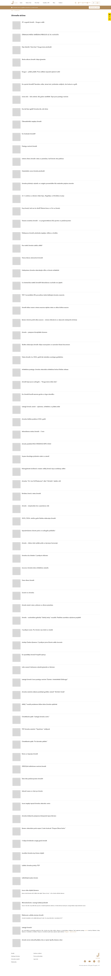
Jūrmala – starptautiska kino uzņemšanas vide (35, 506)
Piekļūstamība (13, 962)
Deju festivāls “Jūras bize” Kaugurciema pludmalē (37, 47)
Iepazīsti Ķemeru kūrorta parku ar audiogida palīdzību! (38, 530)
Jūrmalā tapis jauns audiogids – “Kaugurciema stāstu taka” (39, 382)
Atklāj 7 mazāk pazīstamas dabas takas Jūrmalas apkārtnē (39, 704)
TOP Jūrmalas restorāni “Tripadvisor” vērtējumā (36, 729)
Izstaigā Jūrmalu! (27, 927)
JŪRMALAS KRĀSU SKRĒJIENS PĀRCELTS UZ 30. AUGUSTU (40, 34)
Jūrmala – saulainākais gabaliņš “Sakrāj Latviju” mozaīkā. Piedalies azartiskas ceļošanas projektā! (51, 617)
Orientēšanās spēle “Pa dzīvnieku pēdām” (34, 741)
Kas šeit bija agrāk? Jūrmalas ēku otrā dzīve (35, 109)
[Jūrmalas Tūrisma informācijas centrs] (14, 3)
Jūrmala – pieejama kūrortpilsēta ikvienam (34, 332)
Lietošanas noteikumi (37, 953)
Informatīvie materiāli (15, 959)
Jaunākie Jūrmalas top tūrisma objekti (33, 853)
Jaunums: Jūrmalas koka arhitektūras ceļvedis (35, 568)
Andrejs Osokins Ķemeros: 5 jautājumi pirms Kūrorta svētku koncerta (42, 642)
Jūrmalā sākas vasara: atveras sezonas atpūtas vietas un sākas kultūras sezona (45, 307)
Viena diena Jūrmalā (28, 580)
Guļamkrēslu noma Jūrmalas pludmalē (33, 171)
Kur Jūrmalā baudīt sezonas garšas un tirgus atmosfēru (38, 394)
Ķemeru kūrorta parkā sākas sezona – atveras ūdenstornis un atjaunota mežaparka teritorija (49, 320)
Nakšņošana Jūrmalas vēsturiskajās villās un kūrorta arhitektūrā (40, 270)
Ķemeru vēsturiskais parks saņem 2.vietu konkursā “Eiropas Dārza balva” (44, 828)
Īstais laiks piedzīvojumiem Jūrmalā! (32, 779)
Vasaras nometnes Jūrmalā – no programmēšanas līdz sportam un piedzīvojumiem (46, 221)
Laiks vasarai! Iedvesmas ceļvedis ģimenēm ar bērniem (38, 667)
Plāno (54, 2)
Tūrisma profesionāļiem (38, 956)
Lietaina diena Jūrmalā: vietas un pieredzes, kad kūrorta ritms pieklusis (43, 159)
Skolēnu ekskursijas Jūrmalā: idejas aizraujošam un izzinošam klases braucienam (46, 344)
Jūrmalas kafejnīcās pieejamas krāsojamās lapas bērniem (39, 816)
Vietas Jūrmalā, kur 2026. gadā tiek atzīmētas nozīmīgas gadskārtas (42, 357)
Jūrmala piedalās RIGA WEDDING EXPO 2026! (36, 444)
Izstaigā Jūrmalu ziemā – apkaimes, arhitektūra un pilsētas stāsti (41, 406)
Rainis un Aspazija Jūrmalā (30, 754)
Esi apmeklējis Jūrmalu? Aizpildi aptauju (34, 655)
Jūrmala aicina (16, 10)
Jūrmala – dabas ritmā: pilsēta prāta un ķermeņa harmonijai (40, 543)
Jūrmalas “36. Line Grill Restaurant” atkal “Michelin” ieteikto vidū (41, 481)
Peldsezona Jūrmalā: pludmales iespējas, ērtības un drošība (40, 233)
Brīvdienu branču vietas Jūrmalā (31, 493)
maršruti (86, 930)
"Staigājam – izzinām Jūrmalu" (70, 931)
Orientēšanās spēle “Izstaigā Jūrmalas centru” (35, 717)
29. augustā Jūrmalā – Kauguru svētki (33, 22)
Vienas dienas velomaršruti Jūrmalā (32, 258)
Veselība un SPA (46, 2)
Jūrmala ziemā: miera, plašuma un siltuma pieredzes (37, 605)
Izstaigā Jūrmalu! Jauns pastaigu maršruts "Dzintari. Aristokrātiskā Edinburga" (45, 679)
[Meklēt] (76, 3)
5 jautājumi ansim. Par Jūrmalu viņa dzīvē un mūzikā (37, 630)
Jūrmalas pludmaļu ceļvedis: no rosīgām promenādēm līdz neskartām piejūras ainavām (48, 183)
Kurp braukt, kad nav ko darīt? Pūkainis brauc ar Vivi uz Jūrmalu (41, 208)
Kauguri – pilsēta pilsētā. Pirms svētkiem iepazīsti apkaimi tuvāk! (41, 72)
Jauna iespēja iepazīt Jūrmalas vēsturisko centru (36, 803)
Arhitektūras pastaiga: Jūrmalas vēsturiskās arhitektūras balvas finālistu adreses (45, 369)
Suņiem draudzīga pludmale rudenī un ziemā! (35, 456)
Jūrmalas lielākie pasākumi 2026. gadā (34, 419)
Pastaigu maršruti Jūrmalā (29, 146)
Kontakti (12, 953)
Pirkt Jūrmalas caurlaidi (94, 7)
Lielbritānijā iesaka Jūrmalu (30, 878)
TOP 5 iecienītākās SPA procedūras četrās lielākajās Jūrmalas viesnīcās (43, 295)
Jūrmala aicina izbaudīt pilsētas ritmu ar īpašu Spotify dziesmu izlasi (42, 940)
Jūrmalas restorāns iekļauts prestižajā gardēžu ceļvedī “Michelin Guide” (43, 692)
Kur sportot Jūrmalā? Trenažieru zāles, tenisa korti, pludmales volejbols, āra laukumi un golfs (49, 84)
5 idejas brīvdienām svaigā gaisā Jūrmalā (34, 841)
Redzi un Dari (28, 2)
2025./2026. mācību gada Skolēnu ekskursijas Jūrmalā (39, 518)
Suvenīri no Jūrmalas (28, 593)
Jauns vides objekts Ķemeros (30, 890)
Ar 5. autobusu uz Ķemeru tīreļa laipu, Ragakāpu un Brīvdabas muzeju (43, 196)
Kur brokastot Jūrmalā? (28, 134)
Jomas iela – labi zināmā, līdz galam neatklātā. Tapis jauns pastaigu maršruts (45, 96)
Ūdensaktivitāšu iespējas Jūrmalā (31, 121)
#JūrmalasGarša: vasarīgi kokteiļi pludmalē (35, 903)
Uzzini (21, 2)
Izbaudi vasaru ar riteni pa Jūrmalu (32, 791)
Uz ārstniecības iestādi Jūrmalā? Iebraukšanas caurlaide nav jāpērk (42, 282)
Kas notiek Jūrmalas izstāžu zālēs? (32, 245)
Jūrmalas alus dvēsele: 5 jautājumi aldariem (35, 555)
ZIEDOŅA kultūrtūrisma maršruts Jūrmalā (34, 766)
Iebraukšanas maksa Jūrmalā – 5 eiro (33, 431)
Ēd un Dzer (37, 2)
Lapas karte (35, 959)
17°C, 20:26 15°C (84, 2)
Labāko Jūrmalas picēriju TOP (31, 865)
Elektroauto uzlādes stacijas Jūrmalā (32, 915)
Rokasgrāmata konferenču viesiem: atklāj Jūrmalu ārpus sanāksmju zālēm (43, 468)
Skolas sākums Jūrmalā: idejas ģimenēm (34, 59)
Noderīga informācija (15, 956)
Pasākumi (60, 2)
